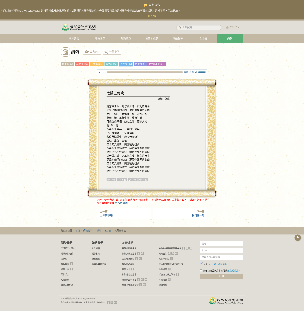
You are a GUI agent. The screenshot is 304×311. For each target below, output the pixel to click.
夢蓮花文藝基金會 (130, 285)
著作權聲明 (121, 203)
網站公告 (101, 302)
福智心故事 (152, 38)
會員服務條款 (89, 302)
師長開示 (100, 38)
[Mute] (196, 72)
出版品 (204, 38)
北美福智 (163, 269)
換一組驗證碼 (220, 264)
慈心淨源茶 (164, 259)
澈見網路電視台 (129, 280)
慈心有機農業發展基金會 (170, 248)
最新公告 (65, 274)
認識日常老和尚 (68, 248)
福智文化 (126, 269)
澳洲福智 (163, 285)
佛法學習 (96, 248)
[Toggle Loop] (104, 72)
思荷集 (64, 259)
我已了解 (152, 16)
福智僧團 (65, 264)
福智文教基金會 (129, 253)
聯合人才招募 (67, 285)
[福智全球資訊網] (78, 27)
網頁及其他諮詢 (99, 264)
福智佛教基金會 (129, 248)
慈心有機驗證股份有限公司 (171, 264)
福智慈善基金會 (129, 274)
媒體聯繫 (96, 259)
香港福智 (163, 280)
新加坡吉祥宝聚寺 (167, 274)
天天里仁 (163, 253)
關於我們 (74, 38)
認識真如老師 (67, 253)
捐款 (229, 38)
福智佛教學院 (128, 264)
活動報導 (178, 38)
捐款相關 (96, 253)
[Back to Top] (297, 237)
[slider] (202, 72)
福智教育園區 (128, 259)
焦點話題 (126, 38)
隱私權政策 (232, 270)
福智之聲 (65, 269)
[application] (152, 72)
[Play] (99, 72)
